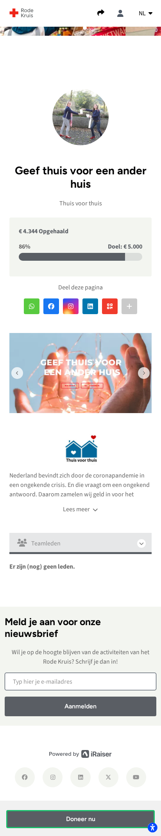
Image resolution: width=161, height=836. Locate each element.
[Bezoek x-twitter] (108, 777)
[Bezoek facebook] (25, 777)
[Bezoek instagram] (53, 777)
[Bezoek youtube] (136, 777)
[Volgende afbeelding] (144, 373)
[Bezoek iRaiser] (80, 753)
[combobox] (145, 13)
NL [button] (143, 13)
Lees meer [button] (77, 509)
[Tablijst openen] (80, 543)
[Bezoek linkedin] (80, 777)
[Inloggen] (120, 13)
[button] (76, 28)
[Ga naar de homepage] (21, 12)
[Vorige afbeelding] (17, 373)
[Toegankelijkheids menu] (152, 827)
